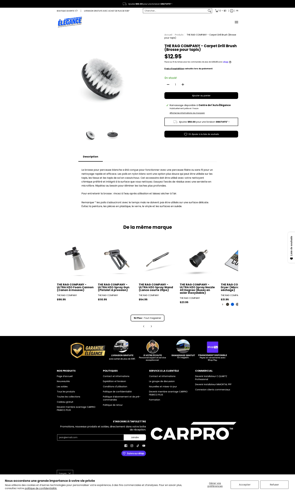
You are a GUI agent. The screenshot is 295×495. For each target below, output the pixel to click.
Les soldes (62, 386)
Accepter (245, 484)
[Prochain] (143, 77)
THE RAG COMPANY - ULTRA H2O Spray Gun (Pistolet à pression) (113, 287)
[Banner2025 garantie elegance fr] (147, 350)
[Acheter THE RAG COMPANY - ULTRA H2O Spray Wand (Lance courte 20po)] (158, 261)
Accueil (168, 34)
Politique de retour (113, 405)
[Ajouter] (183, 84)
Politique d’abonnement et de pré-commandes (121, 398)
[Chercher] (209, 10)
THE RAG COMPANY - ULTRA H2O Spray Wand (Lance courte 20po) (156, 287)
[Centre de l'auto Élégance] (70, 22)
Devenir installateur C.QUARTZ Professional (211, 378)
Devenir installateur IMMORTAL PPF (213, 384)
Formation (154, 399)
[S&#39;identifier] (232, 11)
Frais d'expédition (174, 68)
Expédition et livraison (114, 381)
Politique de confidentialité (117, 391)
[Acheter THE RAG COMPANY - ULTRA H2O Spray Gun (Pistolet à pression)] (117, 261)
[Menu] (236, 22)
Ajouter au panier (201, 95)
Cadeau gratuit (65, 401)
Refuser (274, 484)
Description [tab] (90, 156)
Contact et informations (116, 376)
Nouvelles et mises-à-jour (163, 386)
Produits (179, 34)
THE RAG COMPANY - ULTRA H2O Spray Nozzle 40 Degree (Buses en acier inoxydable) (197, 289)
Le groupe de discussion (162, 381)
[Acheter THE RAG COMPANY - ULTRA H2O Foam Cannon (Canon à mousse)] (76, 261)
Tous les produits (66, 391)
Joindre (135, 437)
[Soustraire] (168, 84)
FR (237, 10)
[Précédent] (59, 77)
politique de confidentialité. (41, 488)
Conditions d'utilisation (115, 386)
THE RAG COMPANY (67, 295)
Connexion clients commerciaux (212, 389)
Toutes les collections (68, 396)
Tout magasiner (147, 318)
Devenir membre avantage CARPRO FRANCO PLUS (76, 408)
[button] (126, 445)
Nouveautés (63, 381)
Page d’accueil (65, 376)
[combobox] (175, 10)
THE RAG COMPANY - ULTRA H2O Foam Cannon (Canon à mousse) (75, 287)
